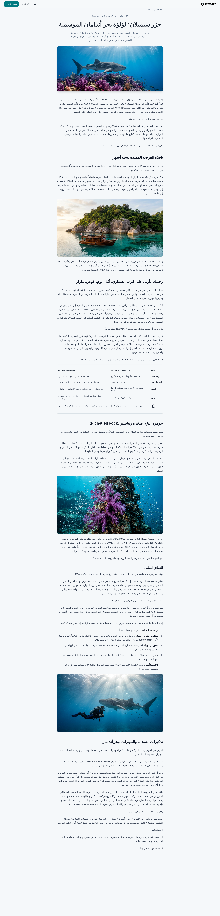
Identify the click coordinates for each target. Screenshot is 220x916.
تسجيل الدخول (11, 4)
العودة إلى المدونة (153, 9)
